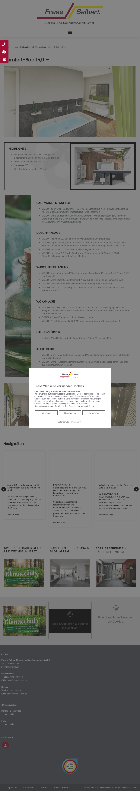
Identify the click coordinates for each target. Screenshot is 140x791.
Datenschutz (63, 421)
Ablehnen (46, 412)
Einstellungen (70, 413)
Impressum (76, 421)
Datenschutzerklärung (43, 406)
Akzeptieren (94, 413)
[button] (4, 44)
